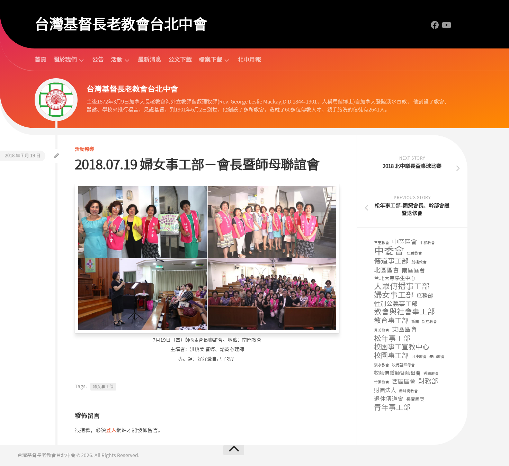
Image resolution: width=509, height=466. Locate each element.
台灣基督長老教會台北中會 (121, 24)
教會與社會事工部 (404, 312)
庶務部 (425, 295)
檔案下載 (210, 59)
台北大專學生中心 (395, 278)
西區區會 (404, 381)
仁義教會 (414, 253)
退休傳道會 (388, 399)
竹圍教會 (381, 382)
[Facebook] (435, 25)
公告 (98, 59)
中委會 (389, 251)
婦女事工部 (103, 386)
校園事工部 (391, 356)
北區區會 (386, 271)
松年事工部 (392, 339)
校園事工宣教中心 (401, 347)
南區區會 (413, 270)
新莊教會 (429, 321)
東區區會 (404, 330)
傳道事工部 (391, 261)
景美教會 (381, 330)
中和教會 (427, 242)
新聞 (415, 321)
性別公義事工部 (396, 304)
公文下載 (180, 59)
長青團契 (415, 399)
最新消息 (149, 59)
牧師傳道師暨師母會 (397, 373)
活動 (117, 59)
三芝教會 (381, 242)
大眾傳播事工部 (402, 286)
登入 (111, 430)
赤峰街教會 (408, 391)
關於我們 (65, 59)
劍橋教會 (419, 262)
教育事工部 (391, 321)
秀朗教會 (431, 373)
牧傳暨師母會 (403, 365)
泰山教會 (437, 356)
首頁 (40, 59)
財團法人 (385, 390)
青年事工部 (392, 408)
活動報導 (84, 149)
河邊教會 (419, 356)
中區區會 (404, 242)
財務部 (428, 382)
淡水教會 (381, 365)
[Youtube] (446, 25)
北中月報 (249, 59)
